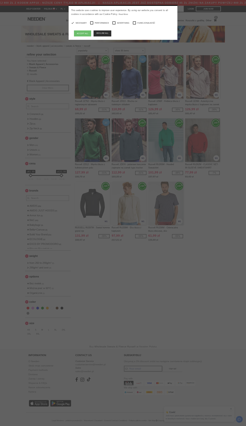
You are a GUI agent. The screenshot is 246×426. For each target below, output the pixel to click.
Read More (123, 14)
